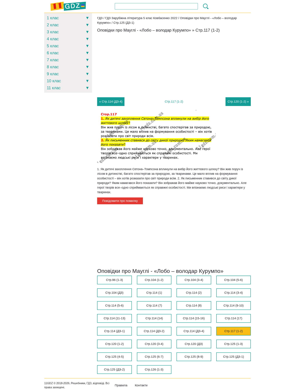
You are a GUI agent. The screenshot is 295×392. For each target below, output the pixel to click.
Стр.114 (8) (194, 305)
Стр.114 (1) (154, 292)
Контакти (141, 385)
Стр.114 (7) (154, 305)
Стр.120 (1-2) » (238, 101)
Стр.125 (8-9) (194, 356)
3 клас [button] (53, 32)
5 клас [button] (53, 46)
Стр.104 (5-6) (233, 280)
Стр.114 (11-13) (114, 318)
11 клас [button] (54, 87)
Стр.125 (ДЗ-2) (114, 369)
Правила (121, 385)
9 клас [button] (53, 74)
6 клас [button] (53, 53)
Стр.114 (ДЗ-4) (194, 331)
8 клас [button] (53, 67)
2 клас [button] (53, 25)
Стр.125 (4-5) (114, 356)
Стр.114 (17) (233, 318)
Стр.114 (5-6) (114, 305)
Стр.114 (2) (194, 292)
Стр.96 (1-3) (114, 280)
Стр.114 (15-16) (194, 318)
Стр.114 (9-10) (233, 305)
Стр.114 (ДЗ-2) (154, 331)
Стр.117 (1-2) (233, 331)
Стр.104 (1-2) (154, 280)
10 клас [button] (54, 81)
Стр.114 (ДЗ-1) (114, 331)
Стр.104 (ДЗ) (114, 292)
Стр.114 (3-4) (233, 292)
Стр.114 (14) (154, 318)
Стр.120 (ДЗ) (194, 344)
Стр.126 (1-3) (154, 369)
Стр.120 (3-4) (154, 344)
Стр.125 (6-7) (154, 356)
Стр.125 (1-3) (233, 344)
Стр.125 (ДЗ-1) (233, 356)
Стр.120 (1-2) (114, 344)
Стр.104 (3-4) (194, 280)
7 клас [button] (53, 60)
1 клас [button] (53, 18)
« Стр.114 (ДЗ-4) (110, 101)
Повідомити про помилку (120, 201)
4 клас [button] (53, 39)
